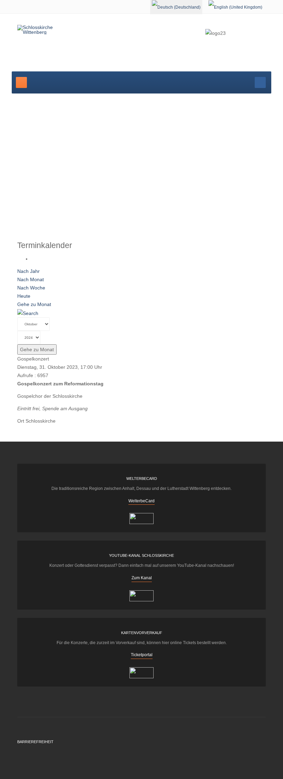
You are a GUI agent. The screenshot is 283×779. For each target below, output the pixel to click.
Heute (23, 296)
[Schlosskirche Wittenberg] (44, 29)
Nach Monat (30, 279)
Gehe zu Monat (34, 304)
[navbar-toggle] (21, 82)
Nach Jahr (28, 271)
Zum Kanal (141, 577)
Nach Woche (31, 287)
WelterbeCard (141, 501)
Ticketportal (142, 654)
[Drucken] (33, 259)
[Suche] (27, 312)
